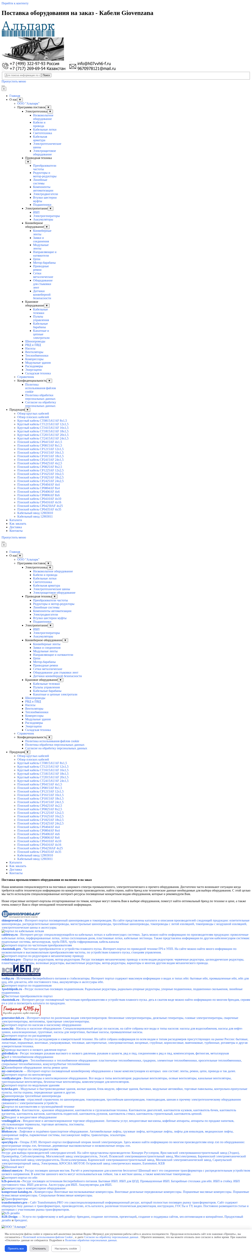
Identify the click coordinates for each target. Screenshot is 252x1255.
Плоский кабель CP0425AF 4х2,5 (39, 463)
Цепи (36, 259)
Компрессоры (34, 359)
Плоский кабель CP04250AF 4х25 (40, 505)
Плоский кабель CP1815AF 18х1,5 (40, 456)
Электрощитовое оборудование (44, 152)
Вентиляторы (34, 352)
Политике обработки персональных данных (91, 1240)
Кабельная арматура (40, 138)
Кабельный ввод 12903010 (35, 513)
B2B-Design (10, 1216)
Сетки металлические (43, 275)
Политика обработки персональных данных (40, 396)
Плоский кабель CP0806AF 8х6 (38, 495)
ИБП (36, 212)
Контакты (16, 530)
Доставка (15, 527)
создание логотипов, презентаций (113, 1216)
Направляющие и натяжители (45, 253)
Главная (14, 95)
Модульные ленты (41, 246)
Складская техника (38, 373)
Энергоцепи (33, 369)
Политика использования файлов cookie (40, 388)
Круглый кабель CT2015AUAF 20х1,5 (43, 434)
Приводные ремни (41, 267)
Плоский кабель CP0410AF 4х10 (39, 498)
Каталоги (15, 520)
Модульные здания (38, 362)
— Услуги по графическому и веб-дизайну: (47, 1216)
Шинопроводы (35, 341)
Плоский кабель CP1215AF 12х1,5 (40, 449)
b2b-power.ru (11, 1181)
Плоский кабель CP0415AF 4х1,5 (39, 442)
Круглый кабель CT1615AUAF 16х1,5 (43, 427)
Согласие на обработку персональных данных (40, 404)
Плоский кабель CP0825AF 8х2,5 (39, 466)
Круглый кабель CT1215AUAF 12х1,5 (43, 424)
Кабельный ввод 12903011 (35, 516)
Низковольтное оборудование (43, 117)
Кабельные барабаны (40, 325)
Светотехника (42, 133)
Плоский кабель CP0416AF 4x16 (39, 502)
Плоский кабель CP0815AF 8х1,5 (39, 445)
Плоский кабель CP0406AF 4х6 (38, 491)
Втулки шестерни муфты (50, 618)
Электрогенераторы (46, 216)
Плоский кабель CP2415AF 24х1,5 (40, 459)
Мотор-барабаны (44, 262)
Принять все (16, 1248)
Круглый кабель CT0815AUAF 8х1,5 (42, 420)
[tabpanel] (126, 894)
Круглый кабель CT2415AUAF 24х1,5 (43, 438)
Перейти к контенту (15, 3)
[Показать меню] (3, 86)
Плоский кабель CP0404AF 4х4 (38, 484)
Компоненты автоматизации (43, 188)
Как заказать (17, 523)
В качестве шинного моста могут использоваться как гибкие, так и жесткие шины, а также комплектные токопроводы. (111, 1174)
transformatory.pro (14, 1202)
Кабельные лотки (45, 129)
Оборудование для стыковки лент (43, 284)
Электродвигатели (45, 194)
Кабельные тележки (40, 311)
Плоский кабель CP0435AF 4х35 (39, 509)
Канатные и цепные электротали (41, 334)
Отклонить (39, 1248)
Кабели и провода (39, 124)
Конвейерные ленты (46, 644)
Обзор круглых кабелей (33, 413)
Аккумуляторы (43, 219)
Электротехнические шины (51, 589)
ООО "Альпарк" (28, 103)
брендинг (83, 1216)
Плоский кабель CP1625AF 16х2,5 (40, 474)
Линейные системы (40, 181)
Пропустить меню (14, 81)
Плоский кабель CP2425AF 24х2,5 (40, 481)
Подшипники (42, 204)
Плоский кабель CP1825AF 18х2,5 (40, 477)
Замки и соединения (41, 239)
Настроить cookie (66, 1248)
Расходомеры (34, 366)
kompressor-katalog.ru (17, 1191)
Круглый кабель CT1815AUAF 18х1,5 (43, 431)
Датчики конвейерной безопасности (42, 294)
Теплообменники (36, 355)
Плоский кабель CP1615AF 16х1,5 (40, 452)
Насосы (30, 348)
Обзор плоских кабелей (33, 417)
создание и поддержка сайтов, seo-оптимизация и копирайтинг (180, 1216)
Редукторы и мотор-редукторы (45, 174)
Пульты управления (41, 318)
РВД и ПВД (33, 345)
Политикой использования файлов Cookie (48, 1237)
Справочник (25, 376)
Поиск (46, 75)
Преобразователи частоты (50, 600)
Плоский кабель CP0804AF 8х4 (38, 488)
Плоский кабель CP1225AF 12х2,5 (40, 470)
